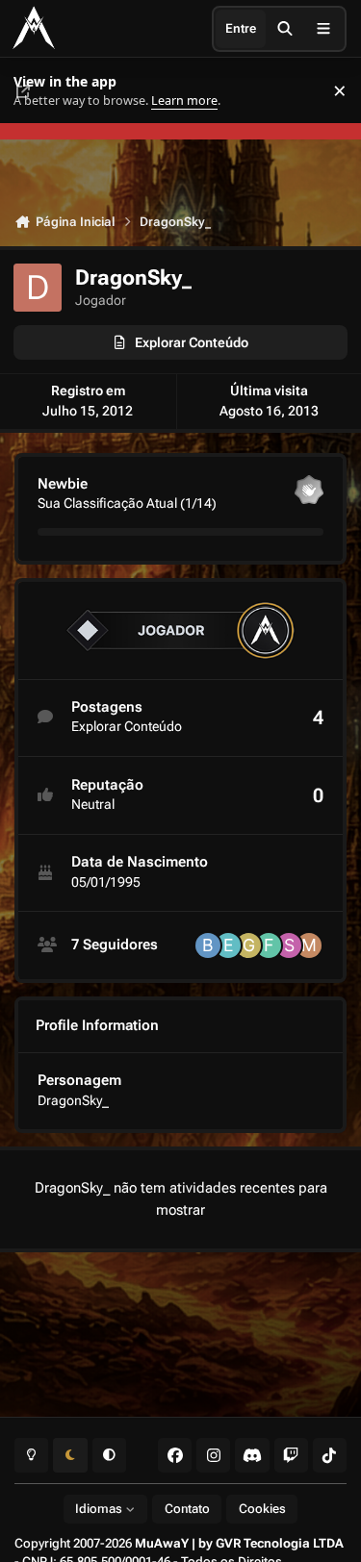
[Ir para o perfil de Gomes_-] (248, 945)
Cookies (262, 1508)
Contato (187, 1508)
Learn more (37, 91)
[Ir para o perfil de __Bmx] (207, 945)
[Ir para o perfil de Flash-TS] (268, 945)
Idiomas (100, 1508)
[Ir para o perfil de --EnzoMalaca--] (228, 945)
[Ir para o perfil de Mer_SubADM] (309, 945)
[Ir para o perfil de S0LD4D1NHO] (288, 945)
